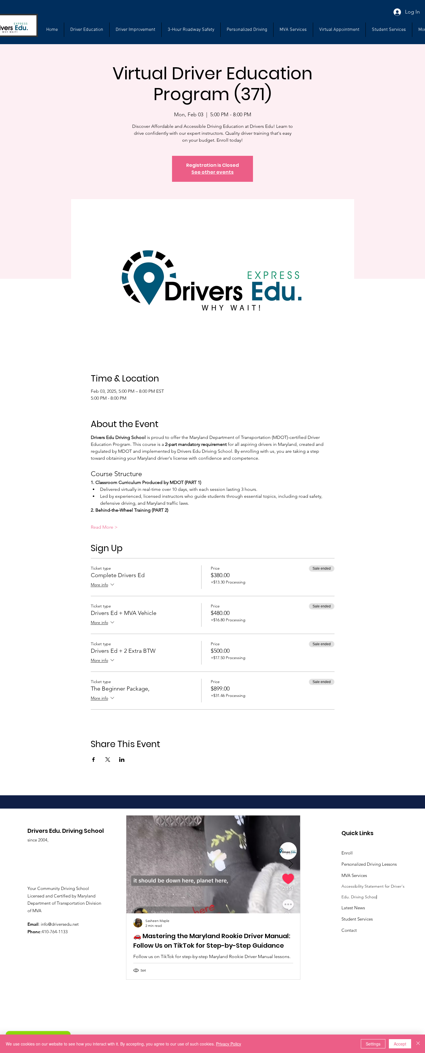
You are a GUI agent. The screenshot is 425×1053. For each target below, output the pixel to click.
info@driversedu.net (60, 924)
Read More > (104, 527)
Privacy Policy (228, 1044)
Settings (373, 1044)
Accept (400, 1044)
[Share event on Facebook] (93, 759)
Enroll (347, 853)
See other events (212, 172)
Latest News (353, 907)
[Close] (418, 1043)
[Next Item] (290, 864)
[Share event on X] (107, 759)
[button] (389, 30)
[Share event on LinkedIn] (122, 759)
